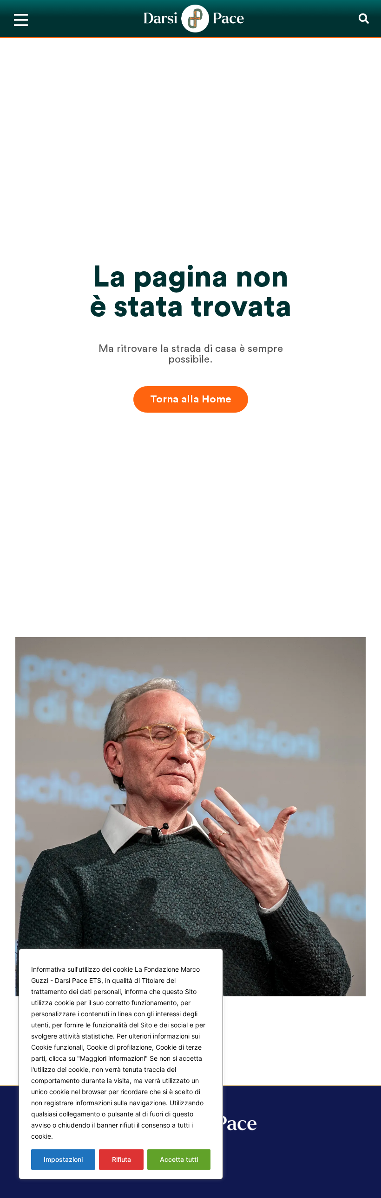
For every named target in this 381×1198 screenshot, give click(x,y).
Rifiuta (121, 1159)
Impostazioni (63, 1159)
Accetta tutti (179, 1159)
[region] (121, 1064)
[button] (363, 18)
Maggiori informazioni (89, 1136)
